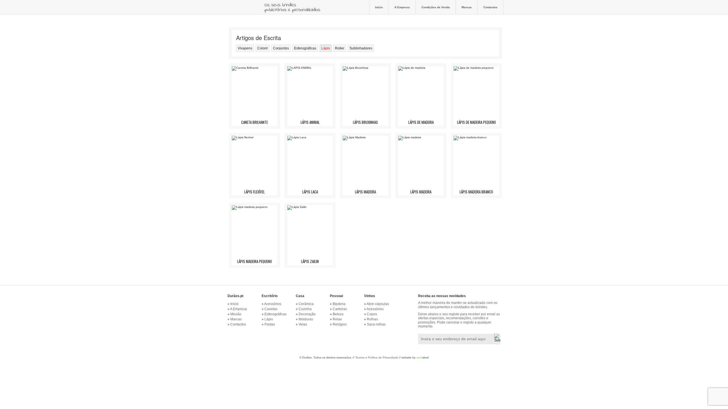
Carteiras (340, 309)
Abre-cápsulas (378, 304)
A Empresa (402, 7)
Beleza (338, 314)
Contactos (490, 7)
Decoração (307, 314)
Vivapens (245, 48)
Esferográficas (305, 48)
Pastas (269, 324)
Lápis (325, 48)
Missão (235, 314)
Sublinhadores (360, 48)
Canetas (271, 309)
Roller (339, 48)
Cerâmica (306, 304)
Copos (372, 314)
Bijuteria (339, 304)
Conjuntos (281, 48)
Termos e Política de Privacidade (376, 357)
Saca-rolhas (376, 324)
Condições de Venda (435, 7)
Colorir (262, 48)
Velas (303, 324)
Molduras (306, 319)
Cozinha (305, 309)
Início (379, 7)
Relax (337, 319)
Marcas (467, 7)
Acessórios (272, 304)
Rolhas (372, 319)
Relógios (340, 324)
